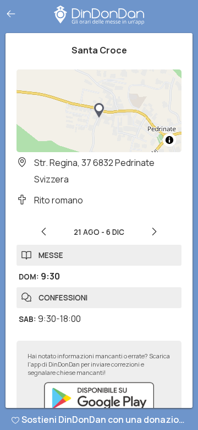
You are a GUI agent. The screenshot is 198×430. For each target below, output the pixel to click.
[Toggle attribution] (169, 140)
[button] (99, 111)
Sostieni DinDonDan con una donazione (105, 419)
